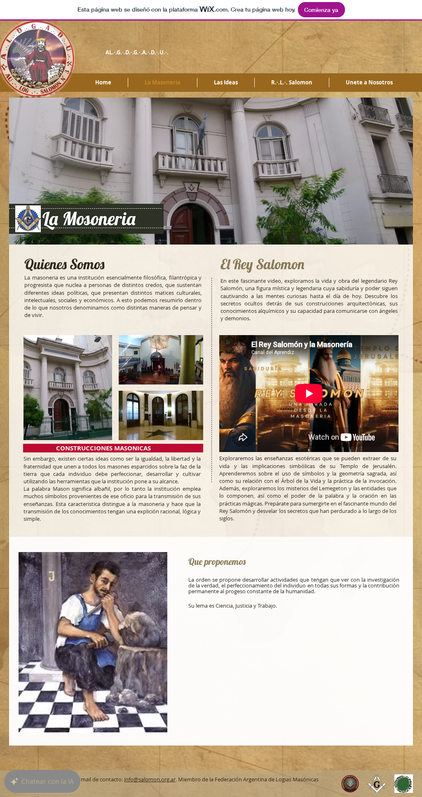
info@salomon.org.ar (150, 779)
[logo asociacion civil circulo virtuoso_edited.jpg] (403, 783)
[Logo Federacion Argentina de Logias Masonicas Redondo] (350, 783)
